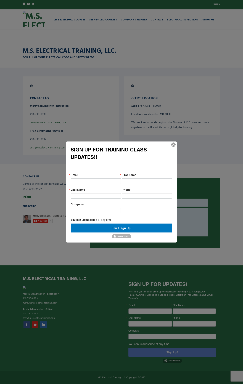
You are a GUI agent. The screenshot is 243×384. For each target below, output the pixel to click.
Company (77, 204)
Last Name (78, 189)
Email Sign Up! (121, 228)
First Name (129, 175)
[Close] (173, 145)
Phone (126, 189)
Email (74, 175)
